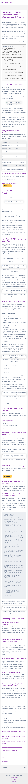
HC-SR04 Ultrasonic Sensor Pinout (11, 52)
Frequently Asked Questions (9, 69)
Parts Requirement (9, 59)
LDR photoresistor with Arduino (10, 750)
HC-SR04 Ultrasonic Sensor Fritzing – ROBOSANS (12, 473)
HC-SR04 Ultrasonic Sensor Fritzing (12, 63)
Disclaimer (14, 779)
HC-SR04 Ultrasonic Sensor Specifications (14, 49)
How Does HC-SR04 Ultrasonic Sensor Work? (13, 54)
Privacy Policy (14, 777)
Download (7, 185)
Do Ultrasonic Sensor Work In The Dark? (13, 75)
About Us (14, 781)
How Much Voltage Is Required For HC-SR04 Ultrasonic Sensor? (14, 79)
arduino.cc (4, 757)
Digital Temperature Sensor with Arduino (12, 747)
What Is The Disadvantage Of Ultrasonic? (13, 71)
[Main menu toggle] (25, 2)
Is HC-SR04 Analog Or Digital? (11, 77)
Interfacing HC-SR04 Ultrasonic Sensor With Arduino (14, 61)
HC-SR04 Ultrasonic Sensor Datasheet (13, 51)
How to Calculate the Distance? (10, 56)
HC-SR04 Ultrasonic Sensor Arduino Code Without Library (14, 67)
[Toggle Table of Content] (23, 46)
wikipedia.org (5, 761)
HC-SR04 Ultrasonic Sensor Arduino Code (12, 65)
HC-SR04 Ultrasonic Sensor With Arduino (12, 57)
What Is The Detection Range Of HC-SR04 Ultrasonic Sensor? (14, 73)
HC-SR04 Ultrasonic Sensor (9, 48)
